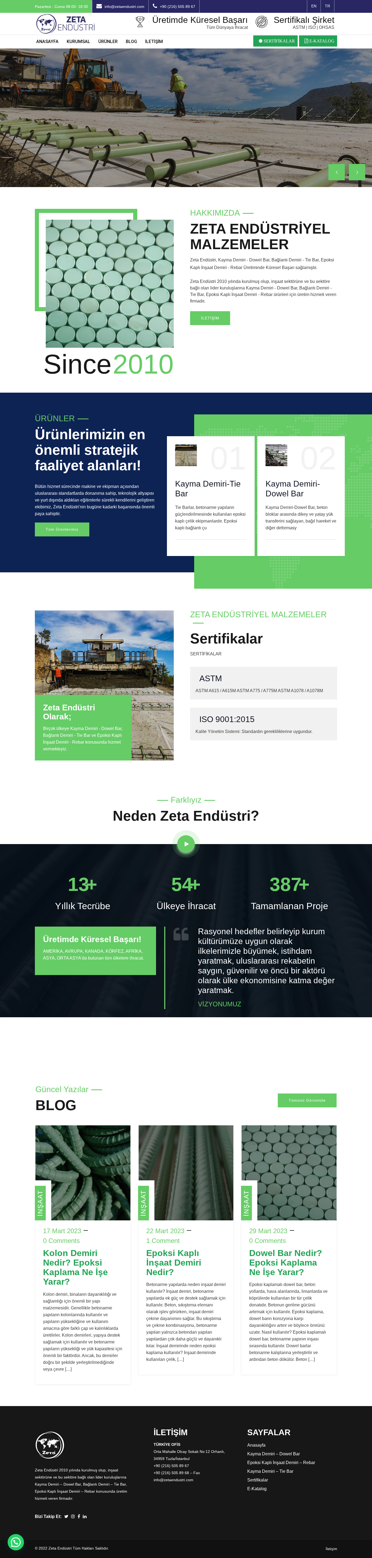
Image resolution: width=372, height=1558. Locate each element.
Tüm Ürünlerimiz (62, 529)
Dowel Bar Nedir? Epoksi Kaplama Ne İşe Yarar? (285, 1262)
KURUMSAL (78, 41)
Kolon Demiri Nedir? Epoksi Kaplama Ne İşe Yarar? (75, 1267)
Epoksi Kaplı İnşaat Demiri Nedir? (173, 1262)
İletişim (331, 1549)
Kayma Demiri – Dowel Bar (273, 1454)
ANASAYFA (47, 41)
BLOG (131, 41)
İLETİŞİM (154, 41)
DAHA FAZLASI (72, 143)
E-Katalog (257, 1488)
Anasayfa (256, 1445)
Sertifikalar (257, 1480)
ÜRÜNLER (108, 41)
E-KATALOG (321, 41)
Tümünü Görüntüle (307, 1100)
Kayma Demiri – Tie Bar (270, 1471)
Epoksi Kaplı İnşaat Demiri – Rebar (281, 1462)
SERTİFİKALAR (279, 41)
